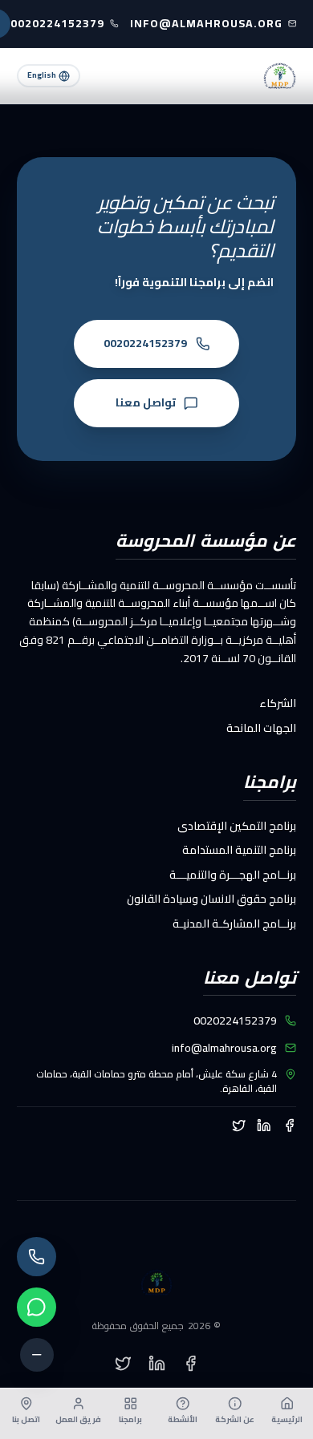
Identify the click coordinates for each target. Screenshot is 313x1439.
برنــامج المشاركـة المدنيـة (234, 924)
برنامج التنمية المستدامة (239, 850)
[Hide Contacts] (37, 1355)
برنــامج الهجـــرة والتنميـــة (232, 875)
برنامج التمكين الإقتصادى (236, 826)
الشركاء (277, 703)
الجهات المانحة (261, 728)
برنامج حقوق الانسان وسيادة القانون (211, 899)
